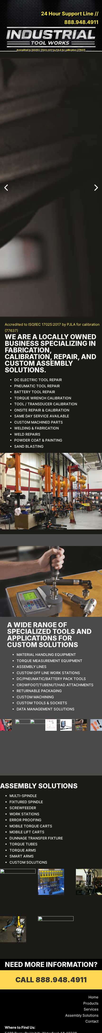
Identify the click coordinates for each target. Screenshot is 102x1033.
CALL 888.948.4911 (51, 979)
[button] (6, 188)
